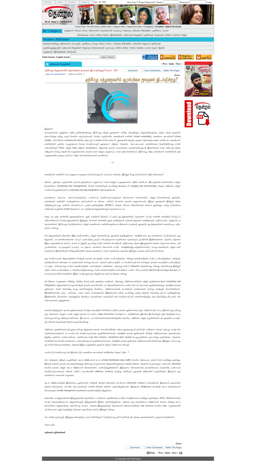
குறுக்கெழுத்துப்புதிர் (52, 48)
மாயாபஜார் (76, 44)
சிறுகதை (127, 30)
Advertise (71, 2)
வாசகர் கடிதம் (151, 48)
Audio (59, 2)
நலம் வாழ (110, 48)
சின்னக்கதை (82, 35)
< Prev (164, 64)
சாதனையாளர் (106, 30)
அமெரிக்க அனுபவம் (141, 44)
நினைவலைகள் (98, 48)
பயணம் (166, 30)
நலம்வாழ (118, 30)
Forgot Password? (147, 2)
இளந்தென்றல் (116, 35)
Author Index (106, 26)
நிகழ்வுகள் (159, 35)
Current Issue (80, 26)
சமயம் (92, 35)
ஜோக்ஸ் (161, 48)
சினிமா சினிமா (102, 35)
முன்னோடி (86, 44)
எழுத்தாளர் (69, 30)
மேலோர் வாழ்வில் (172, 35)
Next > (179, 64)
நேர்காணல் (94, 30)
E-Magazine (148, 26)
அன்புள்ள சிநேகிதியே (142, 30)
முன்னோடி (156, 30)
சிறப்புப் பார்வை (81, 30)
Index (171, 64)
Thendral (47, 2)
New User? (132, 2)
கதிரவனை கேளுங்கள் (133, 35)
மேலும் (184, 35)
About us (85, 2)
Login (209, 2)
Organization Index (134, 26)
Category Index (119, 26)
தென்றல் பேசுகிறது (51, 44)
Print (152, 453)
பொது (95, 44)
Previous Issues (93, 26)
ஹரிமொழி (148, 35)
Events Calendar (136, 48)
